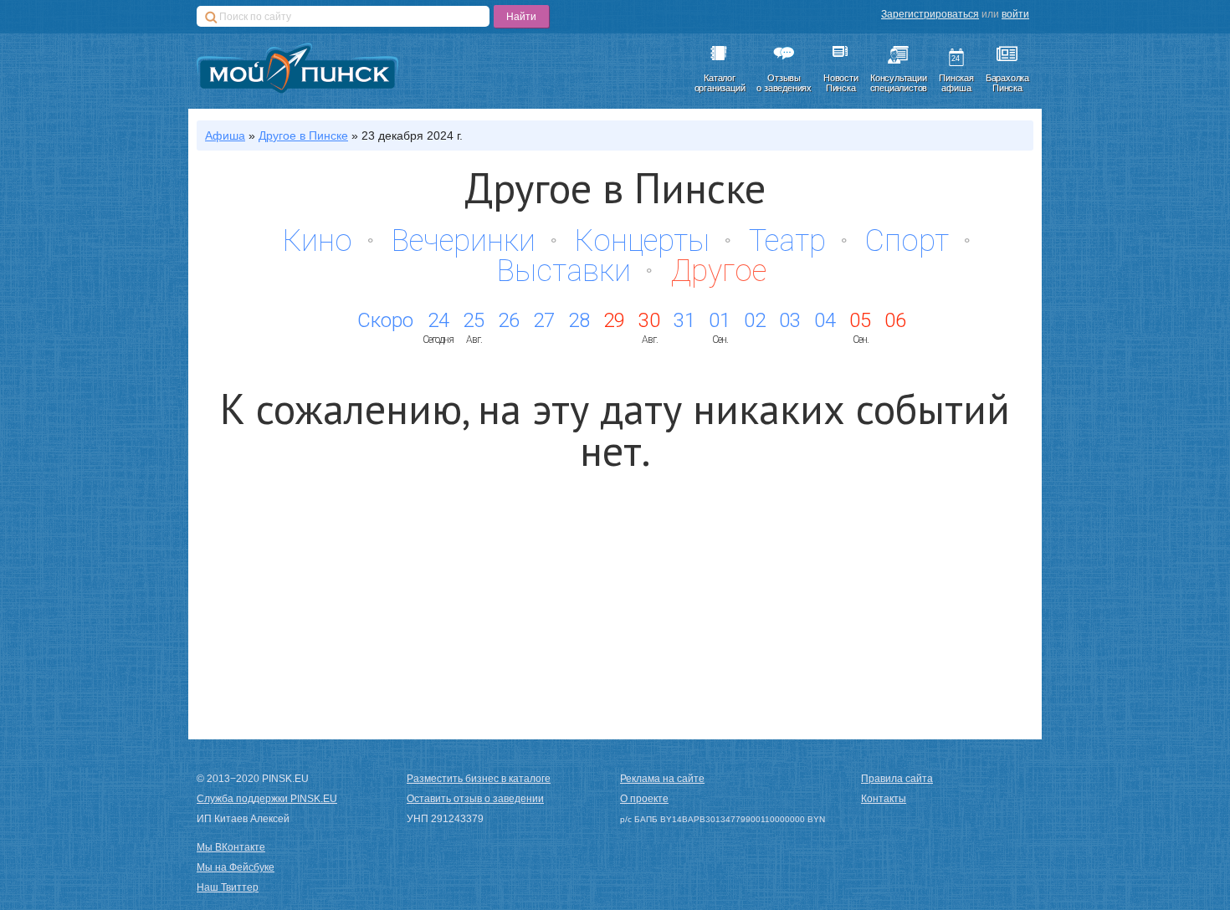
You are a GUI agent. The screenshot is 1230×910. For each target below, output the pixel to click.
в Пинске (303, 135)
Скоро (385, 320)
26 (509, 320)
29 (614, 320)
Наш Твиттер (228, 887)
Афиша (225, 135)
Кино (317, 240)
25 (473, 320)
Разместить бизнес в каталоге (479, 779)
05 (860, 320)
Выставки (564, 271)
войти (1015, 14)
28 (579, 320)
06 (895, 320)
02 (755, 320)
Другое (718, 271)
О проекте (644, 799)
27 (544, 320)
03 (790, 320)
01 (719, 320)
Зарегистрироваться (930, 14)
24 (438, 320)
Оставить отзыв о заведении (475, 799)
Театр (787, 240)
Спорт (907, 240)
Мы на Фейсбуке (235, 867)
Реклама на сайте (662, 779)
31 (684, 320)
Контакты (883, 799)
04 (825, 320)
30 (649, 320)
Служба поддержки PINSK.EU (267, 799)
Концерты (642, 240)
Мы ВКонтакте (231, 847)
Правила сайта (897, 779)
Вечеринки (464, 240)
